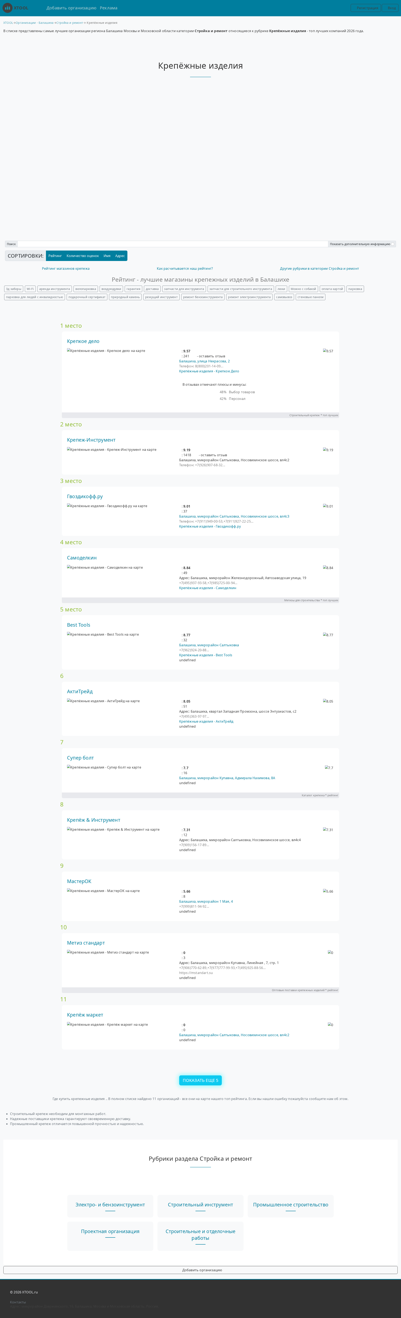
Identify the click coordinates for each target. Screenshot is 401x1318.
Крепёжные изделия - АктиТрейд (206, 721)
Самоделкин (82, 557)
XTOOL (21, 8)
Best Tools (78, 624)
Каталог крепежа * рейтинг (320, 795)
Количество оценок (83, 255)
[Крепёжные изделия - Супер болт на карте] (104, 767)
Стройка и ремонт (69, 23)
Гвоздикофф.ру (85, 496)
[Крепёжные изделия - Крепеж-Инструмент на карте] (111, 449)
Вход (391, 8)
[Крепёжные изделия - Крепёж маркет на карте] (107, 1024)
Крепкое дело (83, 341)
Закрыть (200, 683)
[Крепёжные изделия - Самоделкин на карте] (105, 567)
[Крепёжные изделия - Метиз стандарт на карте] (108, 952)
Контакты (18, 1302)
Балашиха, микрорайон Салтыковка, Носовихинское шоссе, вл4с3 (234, 516)
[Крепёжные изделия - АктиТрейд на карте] (103, 700)
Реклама (108, 8)
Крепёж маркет (85, 1014)
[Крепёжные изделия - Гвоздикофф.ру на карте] (107, 505)
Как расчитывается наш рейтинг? (185, 268)
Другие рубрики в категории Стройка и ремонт (319, 268)
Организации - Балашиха (34, 23)
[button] (180, 351)
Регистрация (367, 8)
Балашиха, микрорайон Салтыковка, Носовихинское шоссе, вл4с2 (234, 1035)
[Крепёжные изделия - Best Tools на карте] (103, 634)
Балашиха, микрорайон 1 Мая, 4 (206, 901)
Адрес (120, 255)
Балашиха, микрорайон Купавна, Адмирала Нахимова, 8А (227, 778)
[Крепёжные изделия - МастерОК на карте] (103, 890)
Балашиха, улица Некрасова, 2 (204, 361)
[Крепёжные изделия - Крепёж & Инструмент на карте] (113, 829)
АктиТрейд (80, 691)
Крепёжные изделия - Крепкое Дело (209, 371)
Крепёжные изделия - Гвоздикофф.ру (210, 526)
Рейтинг (55, 255)
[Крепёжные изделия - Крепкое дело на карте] (106, 350)
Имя (107, 255)
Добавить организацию (71, 8)
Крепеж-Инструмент (91, 439)
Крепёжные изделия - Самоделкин (207, 588)
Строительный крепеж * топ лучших (313, 415)
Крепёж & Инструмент (93, 820)
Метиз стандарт (86, 942)
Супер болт (80, 757)
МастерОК (79, 881)
